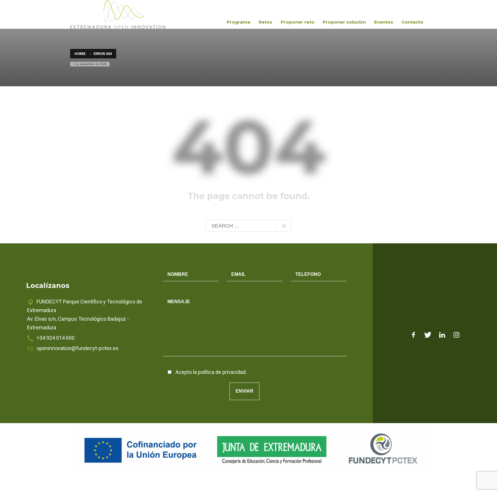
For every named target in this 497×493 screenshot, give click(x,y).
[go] (284, 226)
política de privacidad (222, 372)
